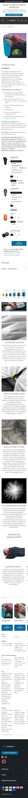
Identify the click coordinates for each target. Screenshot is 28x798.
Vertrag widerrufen (10, 753)
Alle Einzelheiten (7, 628)
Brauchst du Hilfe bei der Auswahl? (14, 1)
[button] (25, 20)
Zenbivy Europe (8, 794)
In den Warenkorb (19, 243)
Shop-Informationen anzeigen (11, 255)
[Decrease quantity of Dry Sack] (11, 227)
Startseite (4, 26)
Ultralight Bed (10, 26)
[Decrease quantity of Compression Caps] (11, 238)
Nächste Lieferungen (14, 15)
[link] (18, 157)
